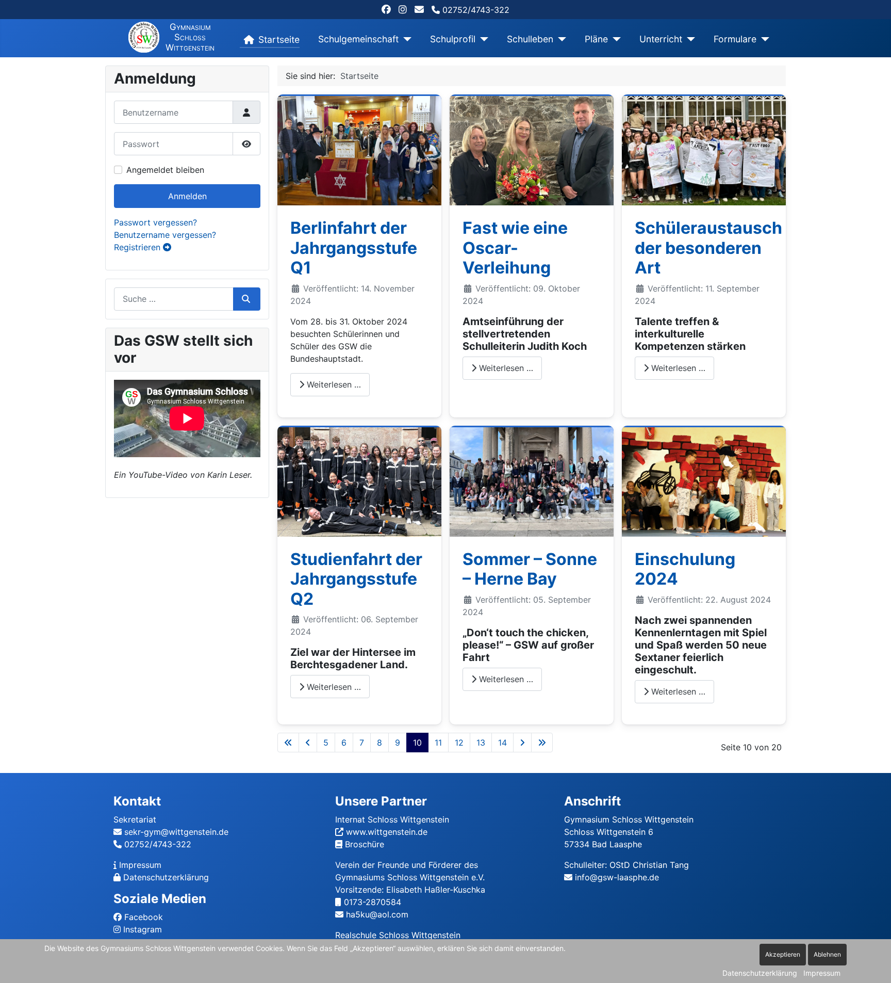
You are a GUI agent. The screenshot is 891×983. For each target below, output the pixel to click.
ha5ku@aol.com (377, 914)
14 (502, 742)
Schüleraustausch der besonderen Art (708, 248)
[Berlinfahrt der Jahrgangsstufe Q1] (359, 150)
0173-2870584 (372, 902)
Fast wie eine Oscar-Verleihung (515, 248)
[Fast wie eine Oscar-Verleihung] (532, 150)
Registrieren (138, 247)
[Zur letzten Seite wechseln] (542, 742)
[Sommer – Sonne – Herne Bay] (532, 481)
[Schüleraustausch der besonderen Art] (704, 150)
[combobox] (174, 299)
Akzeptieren (782, 954)
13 (480, 742)
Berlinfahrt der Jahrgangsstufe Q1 (353, 248)
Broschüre (364, 844)
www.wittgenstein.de (386, 832)
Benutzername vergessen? (165, 235)
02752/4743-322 (474, 10)
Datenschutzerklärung (166, 877)
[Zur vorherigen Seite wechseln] (308, 742)
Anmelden (187, 196)
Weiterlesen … (332, 384)
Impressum (140, 865)
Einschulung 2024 (685, 569)
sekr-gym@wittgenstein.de (176, 832)
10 (417, 742)
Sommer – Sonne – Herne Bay (530, 569)
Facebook (143, 917)
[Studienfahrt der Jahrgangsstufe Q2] (359, 481)
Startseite (279, 39)
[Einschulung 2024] (704, 481)
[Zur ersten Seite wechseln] (288, 742)
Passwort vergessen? (155, 222)
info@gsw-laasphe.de (617, 877)
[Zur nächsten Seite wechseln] (522, 742)
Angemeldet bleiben (165, 170)
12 (459, 742)
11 (438, 742)
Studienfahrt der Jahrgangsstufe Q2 (356, 579)
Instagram (142, 929)
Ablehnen (827, 954)
